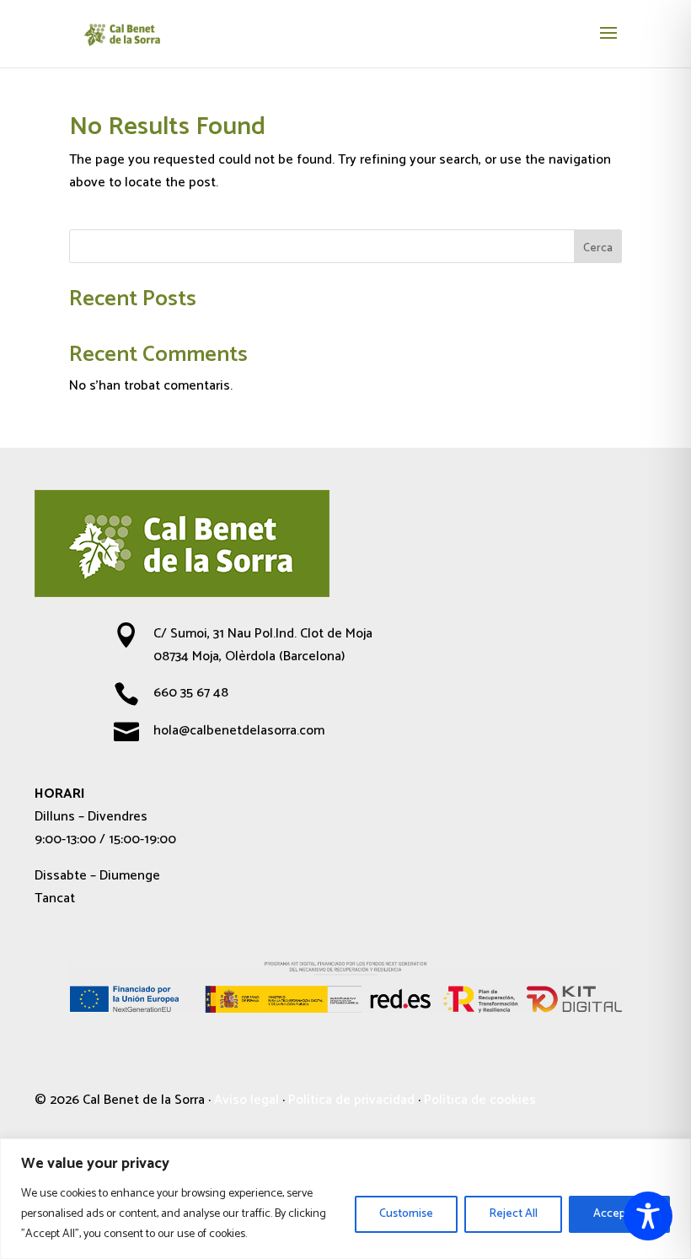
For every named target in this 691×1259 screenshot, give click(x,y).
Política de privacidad (351, 1100)
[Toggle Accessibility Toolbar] (648, 1216)
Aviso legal (246, 1100)
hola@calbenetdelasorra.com (238, 730)
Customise (406, 1214)
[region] (345, 1198)
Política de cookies (480, 1100)
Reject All (513, 1214)
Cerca (598, 248)
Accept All (619, 1214)
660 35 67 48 (190, 692)
